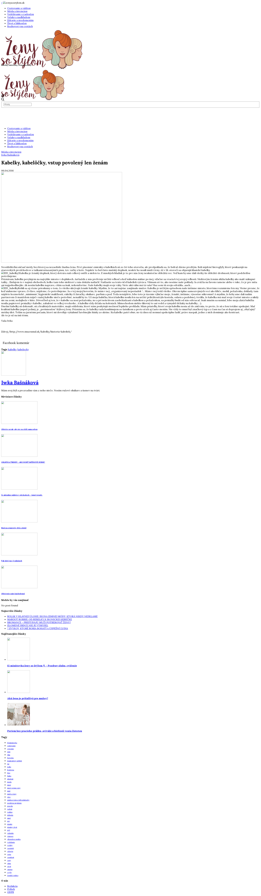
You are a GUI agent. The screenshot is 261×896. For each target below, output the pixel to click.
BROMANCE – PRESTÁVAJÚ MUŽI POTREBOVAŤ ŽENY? (39, 622)
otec (9, 797)
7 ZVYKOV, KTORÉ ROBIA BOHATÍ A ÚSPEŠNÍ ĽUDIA (37, 628)
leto (8, 773)
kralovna (10, 770)
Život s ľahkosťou (17, 23)
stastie (9, 824)
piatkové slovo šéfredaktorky (18, 800)
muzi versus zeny (14, 788)
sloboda (10, 815)
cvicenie (10, 749)
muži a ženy (11, 794)
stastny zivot (12, 827)
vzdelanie (11, 842)
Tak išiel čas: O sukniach (11, 561)
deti (8, 752)
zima (9, 863)
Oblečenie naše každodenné (13, 594)
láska (9, 776)
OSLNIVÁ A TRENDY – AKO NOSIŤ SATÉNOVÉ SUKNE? (23, 462)
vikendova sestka (14, 839)
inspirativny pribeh (14, 761)
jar (8, 764)
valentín (10, 833)
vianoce (10, 836)
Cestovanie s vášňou (19, 8)
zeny (9, 860)
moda (9, 782)
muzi (9, 785)
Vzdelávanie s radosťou (20, 14)
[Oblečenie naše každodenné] (19, 587)
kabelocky (23, 349)
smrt (9, 818)
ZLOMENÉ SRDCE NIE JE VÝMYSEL (27, 625)
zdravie (10, 851)
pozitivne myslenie (14, 803)
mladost (10, 779)
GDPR (10, 892)
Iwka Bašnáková (10, 154)
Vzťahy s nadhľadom (18, 17)
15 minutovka (12, 743)
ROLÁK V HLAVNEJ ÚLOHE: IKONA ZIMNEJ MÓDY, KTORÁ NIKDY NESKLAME (52, 616)
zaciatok (10, 848)
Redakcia (12, 886)
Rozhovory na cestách (20, 26)
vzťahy (10, 845)
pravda (10, 806)
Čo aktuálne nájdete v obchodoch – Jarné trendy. (21, 495)
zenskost (10, 857)
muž (8, 791)
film (8, 755)
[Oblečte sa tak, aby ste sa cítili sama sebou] (19, 422)
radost (9, 809)
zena (9, 854)
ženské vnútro (12, 875)
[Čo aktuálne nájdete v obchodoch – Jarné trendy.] (19, 488)
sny (8, 821)
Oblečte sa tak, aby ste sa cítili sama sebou (19, 429)
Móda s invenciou (17, 11)
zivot (9, 866)
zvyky (9, 872)
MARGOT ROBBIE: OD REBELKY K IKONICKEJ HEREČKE (39, 619)
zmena (9, 869)
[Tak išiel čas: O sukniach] (19, 554)
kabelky (12, 349)
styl (8, 830)
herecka (10, 758)
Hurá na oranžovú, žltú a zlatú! (13, 528)
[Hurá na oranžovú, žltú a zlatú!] (19, 521)
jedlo (9, 767)
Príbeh (11, 889)
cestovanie (11, 746)
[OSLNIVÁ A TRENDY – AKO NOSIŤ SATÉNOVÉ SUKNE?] (19, 455)
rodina (9, 812)
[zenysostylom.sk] (41, 68)
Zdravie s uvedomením (20, 20)
